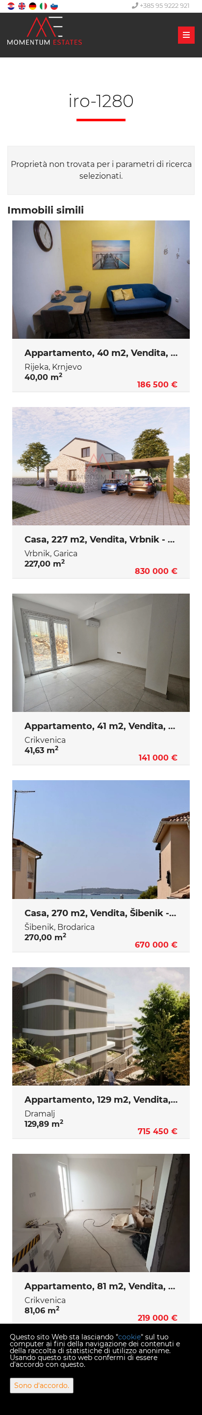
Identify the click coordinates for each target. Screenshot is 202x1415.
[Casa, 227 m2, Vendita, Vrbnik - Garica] (101, 466)
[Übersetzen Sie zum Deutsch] (33, 5)
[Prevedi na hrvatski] (11, 5)
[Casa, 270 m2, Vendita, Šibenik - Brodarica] (101, 839)
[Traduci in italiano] (44, 5)
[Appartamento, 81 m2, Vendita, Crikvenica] (101, 1213)
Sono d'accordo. (41, 1385)
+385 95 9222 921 (164, 5)
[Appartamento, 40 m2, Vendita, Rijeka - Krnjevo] (101, 279)
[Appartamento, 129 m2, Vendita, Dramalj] (101, 1026)
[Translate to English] (22, 5)
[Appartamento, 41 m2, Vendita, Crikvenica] (101, 653)
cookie (129, 1337)
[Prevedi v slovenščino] (54, 5)
